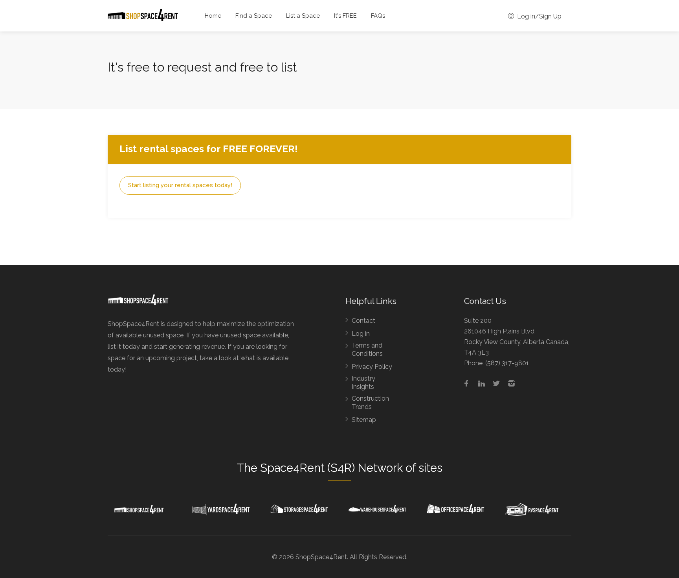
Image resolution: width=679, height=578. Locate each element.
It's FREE (345, 15)
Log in (361, 333)
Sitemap (364, 419)
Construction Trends (370, 402)
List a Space (303, 15)
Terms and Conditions (367, 349)
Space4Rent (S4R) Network (331, 468)
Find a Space (253, 15)
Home (213, 15)
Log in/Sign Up (539, 16)
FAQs (378, 15)
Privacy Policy (372, 366)
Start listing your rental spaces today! (180, 185)
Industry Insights (363, 382)
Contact (363, 320)
